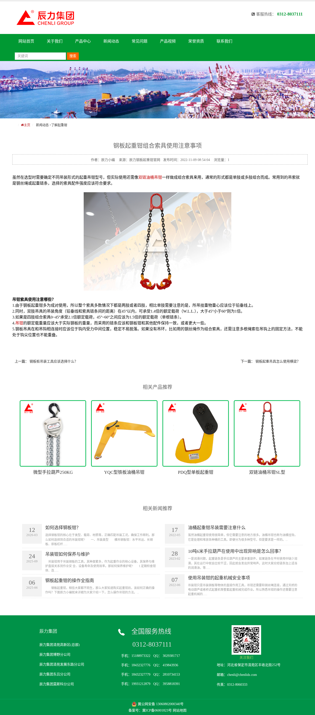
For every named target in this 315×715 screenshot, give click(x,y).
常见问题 (139, 41)
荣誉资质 (196, 41)
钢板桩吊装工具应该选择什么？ (54, 361)
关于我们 (55, 41)
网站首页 (26, 41)
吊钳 (19, 323)
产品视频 (168, 41)
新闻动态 (111, 41)
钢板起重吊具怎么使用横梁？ (277, 361)
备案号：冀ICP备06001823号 (150, 710)
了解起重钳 (59, 125)
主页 (27, 125)
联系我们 (224, 41)
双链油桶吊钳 (150, 177)
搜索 (72, 56)
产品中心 (83, 41)
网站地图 (180, 710)
